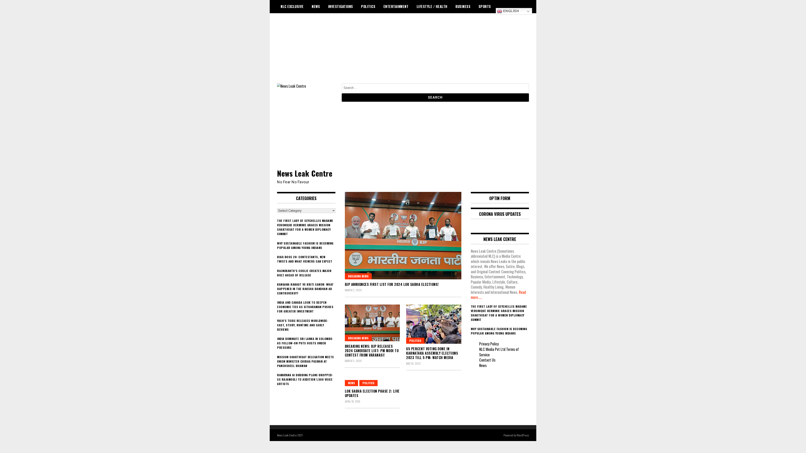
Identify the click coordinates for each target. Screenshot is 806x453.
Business (462, 6)
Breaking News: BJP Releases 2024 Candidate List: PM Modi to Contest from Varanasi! (372, 351)
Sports (485, 6)
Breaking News (358, 276)
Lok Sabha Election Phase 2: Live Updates (372, 393)
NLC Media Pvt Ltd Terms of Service (499, 351)
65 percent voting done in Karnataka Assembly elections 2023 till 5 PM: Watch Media (432, 353)
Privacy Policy (489, 343)
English (510, 11)
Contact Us (487, 360)
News (316, 6)
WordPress (523, 435)
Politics (368, 6)
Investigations (340, 6)
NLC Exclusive (292, 6)
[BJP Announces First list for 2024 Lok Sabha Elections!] (403, 235)
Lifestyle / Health (432, 6)
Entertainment (396, 6)
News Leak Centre (304, 173)
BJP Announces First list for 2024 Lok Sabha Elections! (392, 284)
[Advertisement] (403, 52)
